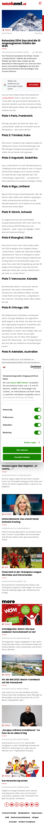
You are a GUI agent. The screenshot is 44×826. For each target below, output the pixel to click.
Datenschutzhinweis (20, 817)
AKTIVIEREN (33, 85)
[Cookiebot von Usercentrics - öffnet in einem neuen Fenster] (31, 367)
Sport (6, 567)
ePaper (35, 817)
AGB (7, 817)
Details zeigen (30, 442)
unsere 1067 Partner (19, 383)
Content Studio (9, 813)
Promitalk (8, 514)
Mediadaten (24, 813)
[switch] (37, 417)
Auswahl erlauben (22, 457)
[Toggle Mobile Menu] (40, 3)
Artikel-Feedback (27, 822)
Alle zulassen (22, 450)
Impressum (37, 813)
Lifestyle (8, 30)
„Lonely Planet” (8, 98)
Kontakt (13, 822)
